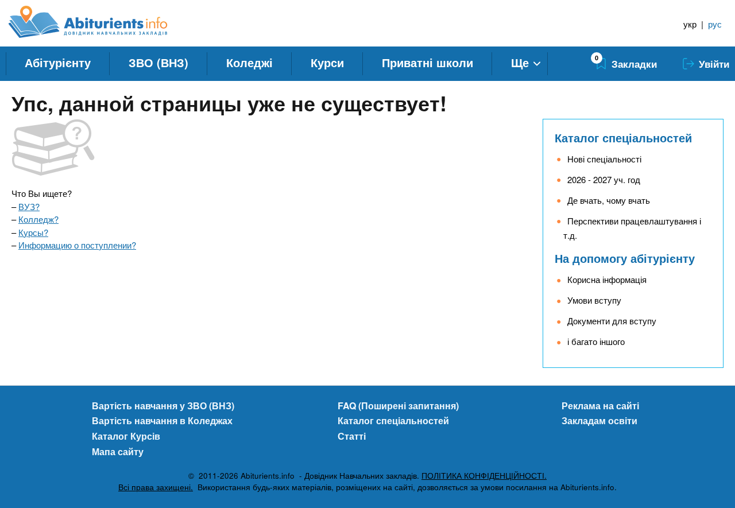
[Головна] (101, 22)
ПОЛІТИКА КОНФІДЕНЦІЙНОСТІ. (484, 475)
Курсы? (33, 232)
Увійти (714, 64)
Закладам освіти (599, 420)
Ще (520, 62)
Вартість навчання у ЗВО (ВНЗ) (163, 405)
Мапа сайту (118, 451)
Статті (352, 436)
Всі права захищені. (155, 487)
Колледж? (38, 219)
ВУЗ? (29, 206)
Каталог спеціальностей (623, 137)
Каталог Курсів (126, 436)
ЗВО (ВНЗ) (158, 62)
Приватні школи (427, 62)
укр (690, 24)
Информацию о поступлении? (77, 245)
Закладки (634, 64)
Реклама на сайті (600, 405)
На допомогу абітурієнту (625, 258)
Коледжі (249, 62)
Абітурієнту (58, 62)
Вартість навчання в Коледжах (162, 420)
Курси (327, 62)
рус (715, 24)
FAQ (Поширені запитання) (398, 405)
